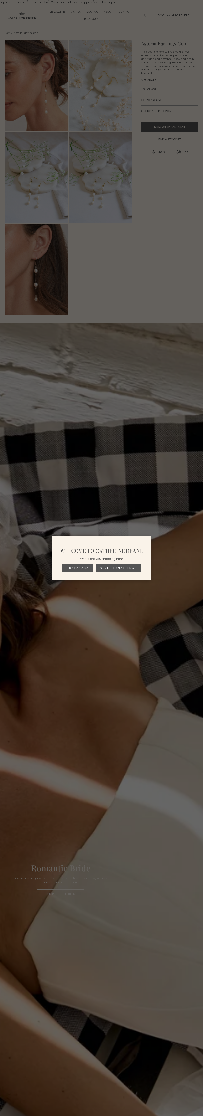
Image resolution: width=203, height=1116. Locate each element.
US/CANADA (78, 568)
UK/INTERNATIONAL (118, 568)
